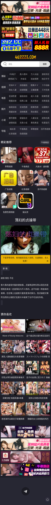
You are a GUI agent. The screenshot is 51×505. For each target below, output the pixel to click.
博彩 (3, 76)
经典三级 (23, 100)
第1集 (5, 268)
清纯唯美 (23, 111)
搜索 (45, 64)
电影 (3, 98)
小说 (3, 119)
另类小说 (23, 122)
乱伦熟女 (34, 100)
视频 (3, 87)
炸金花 (23, 79)
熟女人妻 (12, 89)
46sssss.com (25, 57)
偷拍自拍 (23, 96)
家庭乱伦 (23, 118)
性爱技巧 (45, 122)
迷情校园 (12, 122)
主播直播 (34, 89)
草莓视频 (34, 129)
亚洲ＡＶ (12, 85)
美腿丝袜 (12, 111)
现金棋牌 (34, 79)
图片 (3, 109)
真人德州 (23, 74)
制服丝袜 (12, 100)
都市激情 (12, 118)
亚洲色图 (23, 107)
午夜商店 (23, 129)
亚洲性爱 (12, 96)
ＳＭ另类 (45, 89)
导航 (3, 130)
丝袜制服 (23, 89)
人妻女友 (34, 118)
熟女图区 (34, 111)
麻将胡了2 (12, 79)
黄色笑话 (34, 122)
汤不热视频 (45, 129)
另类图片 (45, 111)
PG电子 (13, 74)
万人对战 (34, 74)
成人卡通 (34, 96)
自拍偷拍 (23, 85)
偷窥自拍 (12, 107)
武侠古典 (45, 118)
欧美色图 (34, 107)
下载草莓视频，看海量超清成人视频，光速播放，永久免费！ (25, 259)
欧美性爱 (45, 96)
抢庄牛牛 (45, 79)
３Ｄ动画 (45, 85)
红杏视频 (12, 133)
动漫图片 (45, 107)
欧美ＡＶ (34, 85)
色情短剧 (23, 133)
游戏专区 (45, 74)
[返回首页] (47, 499)
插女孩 (13, 129)
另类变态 (45, 100)
